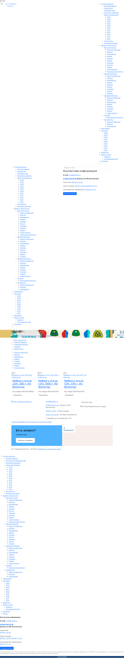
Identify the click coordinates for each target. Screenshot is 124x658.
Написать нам (87, 402)
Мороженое (111, 54)
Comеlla (107, 115)
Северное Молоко (111, 96)
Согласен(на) (62, 657)
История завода (110, 6)
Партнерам (105, 128)
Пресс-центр (106, 155)
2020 (106, 141)
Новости (107, 157)
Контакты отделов (111, 43)
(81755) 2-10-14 (90, 189)
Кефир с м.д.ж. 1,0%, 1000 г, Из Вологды (48, 383)
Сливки (110, 65)
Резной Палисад (110, 74)
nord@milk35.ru (75, 175)
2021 (105, 139)
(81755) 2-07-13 (91, 186)
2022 (109, 23)
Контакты (104, 161)
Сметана (110, 63)
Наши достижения (111, 15)
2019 (108, 26)
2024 (109, 19)
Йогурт (109, 61)
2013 (108, 37)
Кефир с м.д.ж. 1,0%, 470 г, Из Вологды (74, 383)
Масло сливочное (113, 50)
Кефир (109, 56)
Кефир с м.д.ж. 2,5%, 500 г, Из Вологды (22, 383)
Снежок (110, 58)
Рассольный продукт (115, 72)
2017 (105, 148)
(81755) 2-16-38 (77, 182)
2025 (109, 17)
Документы (108, 41)
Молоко (110, 52)
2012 (108, 39)
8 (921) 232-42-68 (52, 415)
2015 (108, 32)
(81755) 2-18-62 (80, 186)
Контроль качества (111, 13)
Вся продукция (110, 48)
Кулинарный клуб (111, 159)
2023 (109, 21)
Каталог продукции (108, 45)
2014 (108, 34)
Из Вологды (108, 120)
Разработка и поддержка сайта (49, 449)
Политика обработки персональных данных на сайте (31, 422)
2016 (108, 30)
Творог (109, 67)
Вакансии (105, 152)
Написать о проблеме (25, 440)
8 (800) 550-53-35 (69, 179)
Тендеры (104, 131)
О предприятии (107, 4)
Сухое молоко (112, 69)
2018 (108, 28)
